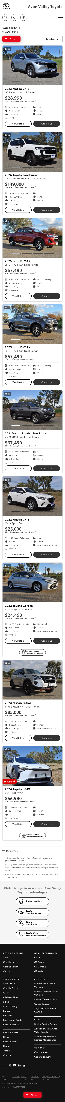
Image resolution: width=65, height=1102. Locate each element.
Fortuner (7, 1015)
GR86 (37, 957)
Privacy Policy (24, 1077)
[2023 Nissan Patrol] (32, 680)
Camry (6, 971)
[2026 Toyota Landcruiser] (32, 151)
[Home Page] (14, 6)
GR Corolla (40, 966)
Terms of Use (35, 1077)
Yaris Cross (9, 983)
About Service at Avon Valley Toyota (46, 1030)
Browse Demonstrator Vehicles (46, 993)
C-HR (6, 992)
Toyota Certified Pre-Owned (45, 1010)
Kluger (6, 1010)
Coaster (7, 1055)
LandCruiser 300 (11, 1024)
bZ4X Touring (10, 1006)
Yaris (5, 957)
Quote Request (42, 1003)
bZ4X (6, 1001)
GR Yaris (38, 971)
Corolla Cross (10, 988)
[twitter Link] (10, 1065)
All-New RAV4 (10, 997)
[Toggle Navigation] (60, 17)
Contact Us (46, 123)
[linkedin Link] (19, 1065)
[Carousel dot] (16, 167)
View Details (18, 123)
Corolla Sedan (10, 966)
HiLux (6, 1036)
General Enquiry (42, 1056)
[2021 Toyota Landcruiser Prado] (32, 410)
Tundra (7, 1050)
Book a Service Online (45, 1024)
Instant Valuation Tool (46, 999)
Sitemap (16, 1076)
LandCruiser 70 (11, 1041)
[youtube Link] (15, 1065)
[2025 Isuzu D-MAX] (32, 238)
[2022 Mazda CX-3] (32, 496)
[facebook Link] (5, 1065)
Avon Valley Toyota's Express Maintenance (45, 1038)
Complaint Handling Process (51, 1077)
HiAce (6, 1046)
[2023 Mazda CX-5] (32, 65)
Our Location (41, 1052)
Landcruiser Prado (12, 1019)
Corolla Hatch (10, 962)
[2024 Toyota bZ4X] (32, 766)
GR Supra (39, 962)
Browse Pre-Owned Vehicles (44, 985)
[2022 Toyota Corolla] (32, 582)
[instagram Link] (24, 1065)
